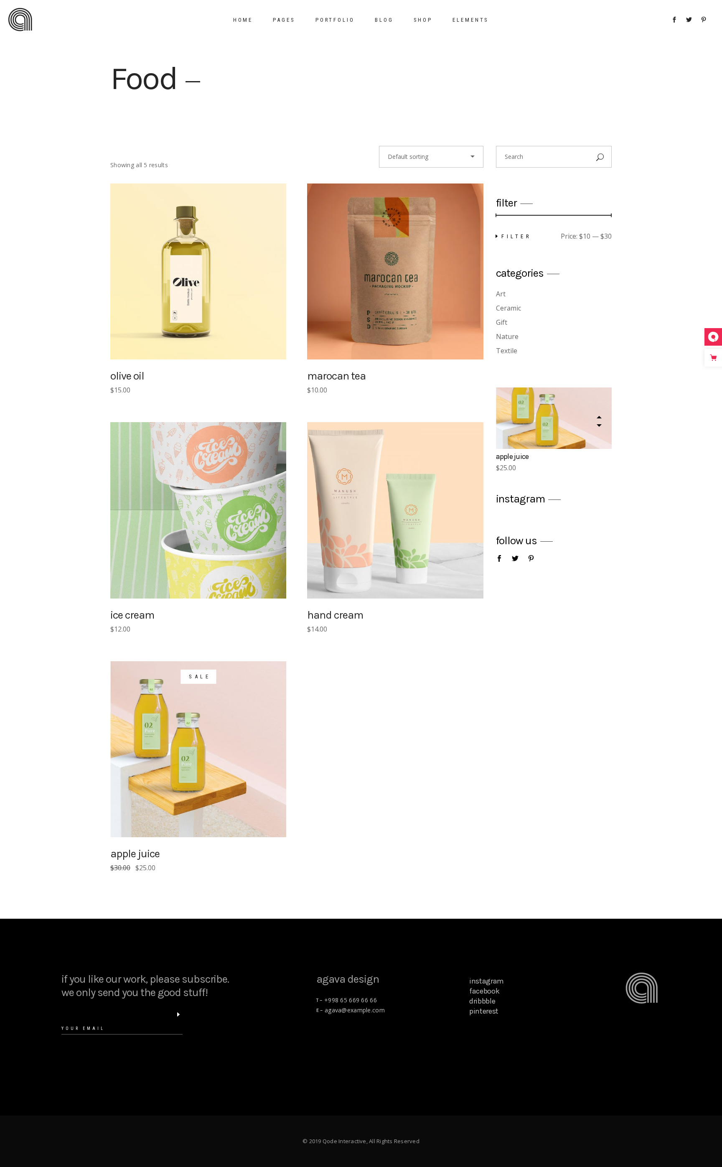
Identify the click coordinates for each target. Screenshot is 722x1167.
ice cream (132, 615)
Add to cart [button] (204, 271)
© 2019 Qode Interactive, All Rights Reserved (361, 1141)
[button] (599, 425)
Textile (506, 350)
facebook (484, 991)
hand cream (335, 615)
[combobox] (431, 157)
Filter (516, 236)
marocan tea (336, 375)
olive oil (127, 375)
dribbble (482, 1001)
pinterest (483, 1011)
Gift (501, 322)
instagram (486, 981)
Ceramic (508, 308)
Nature (507, 336)
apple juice (135, 853)
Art (501, 293)
